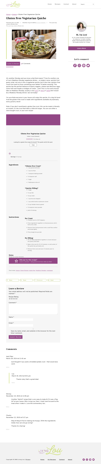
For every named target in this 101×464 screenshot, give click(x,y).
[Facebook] (75, 65)
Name (11, 317)
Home (8, 14)
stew (42, 91)
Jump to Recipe (13, 63)
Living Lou (13, 4)
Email (11, 323)
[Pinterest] (83, 65)
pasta (48, 91)
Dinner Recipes (24, 270)
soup (36, 91)
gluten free (32, 270)
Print (33, 145)
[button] (7, 67)
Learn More (81, 48)
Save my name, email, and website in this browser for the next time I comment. (33, 332)
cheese (14, 14)
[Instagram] (79, 65)
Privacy (28, 459)
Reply (7, 367)
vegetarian (50, 270)
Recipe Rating (13, 297)
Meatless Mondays (41, 270)
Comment (13, 303)
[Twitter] (88, 65)
